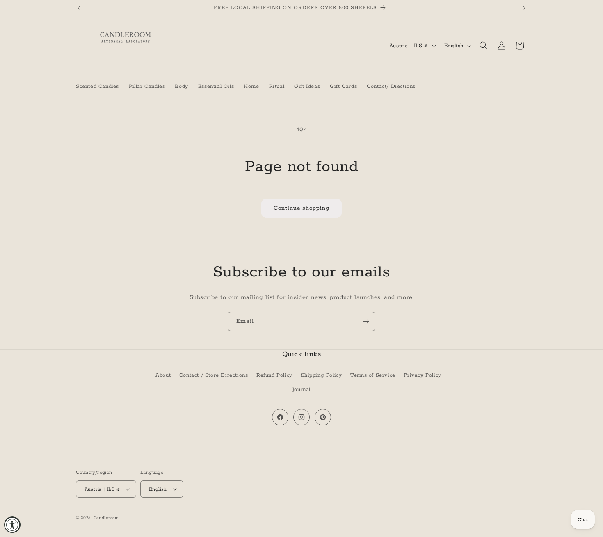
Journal (301, 389)
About (163, 375)
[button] (484, 46)
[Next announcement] (524, 8)
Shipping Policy (321, 375)
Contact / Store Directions (213, 375)
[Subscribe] (366, 321)
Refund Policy (274, 375)
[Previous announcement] (79, 8)
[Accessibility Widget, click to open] (12, 524)
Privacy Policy (422, 375)
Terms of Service (372, 375)
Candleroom (106, 518)
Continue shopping (301, 208)
